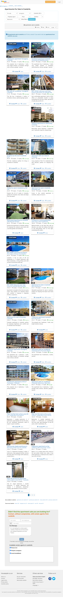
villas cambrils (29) (44, 499)
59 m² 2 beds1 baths (42, 61)
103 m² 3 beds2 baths (43, 191)
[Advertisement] (17, 123)
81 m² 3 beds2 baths (42, 287)
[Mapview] (42, 27)
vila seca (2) (41, 503)
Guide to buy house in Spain (38, 582)
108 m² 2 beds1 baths (43, 223)
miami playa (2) (31, 503)
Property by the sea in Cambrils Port (16, 156)
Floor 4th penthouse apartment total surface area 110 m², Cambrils (18, 479)
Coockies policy (5, 583)
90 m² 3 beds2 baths (14, 417)
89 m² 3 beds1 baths (18, 223)
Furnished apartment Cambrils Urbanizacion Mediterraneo (41, 59)
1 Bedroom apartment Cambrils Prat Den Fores (41, 317)
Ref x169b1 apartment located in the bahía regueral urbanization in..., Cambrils (17, 254)
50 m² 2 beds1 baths (18, 61)
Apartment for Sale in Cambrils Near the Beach (41, 285)
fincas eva (14, 547)
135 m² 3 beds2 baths (39, 417)
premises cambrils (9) (52, 499)
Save (21, 71)
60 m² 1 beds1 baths (18, 352)
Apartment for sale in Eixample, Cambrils (16, 317)
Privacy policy (4, 582)
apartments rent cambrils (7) (22, 499)
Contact (3, 578)
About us (3, 576)
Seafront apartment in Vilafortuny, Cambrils (42, 124)
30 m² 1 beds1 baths (18, 191)
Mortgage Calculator (37, 578)
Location (49, 71)
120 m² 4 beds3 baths (14, 449)
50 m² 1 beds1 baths (42, 158)
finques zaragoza (16, 550)
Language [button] (35, 585)
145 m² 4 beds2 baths (42, 352)
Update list (32, 19)
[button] (7, 6)
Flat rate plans (20, 578)
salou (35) (17, 503)
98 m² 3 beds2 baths (43, 94)
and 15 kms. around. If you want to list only (31, 35)
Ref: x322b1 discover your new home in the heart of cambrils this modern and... (42, 92)
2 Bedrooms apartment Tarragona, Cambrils (17, 59)
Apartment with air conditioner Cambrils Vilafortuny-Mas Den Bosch (41, 383)
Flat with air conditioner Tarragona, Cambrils (17, 91)
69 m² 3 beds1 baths (39, 449)
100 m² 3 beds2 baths (18, 320)
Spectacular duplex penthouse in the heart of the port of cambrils (17, 447)
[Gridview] (37, 27)
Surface (36, 16)
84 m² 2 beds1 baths (18, 255)
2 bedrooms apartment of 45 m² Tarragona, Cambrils (17, 382)
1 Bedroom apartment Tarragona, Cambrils (17, 350)
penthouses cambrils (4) (34, 499)
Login (59, 2)
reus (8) (36, 503)
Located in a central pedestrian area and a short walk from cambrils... (41, 222)
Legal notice (4, 580)
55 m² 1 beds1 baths (42, 320)
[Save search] (47, 27)
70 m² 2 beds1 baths (42, 126)
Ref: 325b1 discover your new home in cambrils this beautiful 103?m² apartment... (16, 286)
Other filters (24, 19)
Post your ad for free (50, 1)
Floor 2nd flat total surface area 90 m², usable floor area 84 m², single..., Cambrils (17, 415)
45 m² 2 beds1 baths (17, 384)
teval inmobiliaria (16, 553)
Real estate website (21, 580)
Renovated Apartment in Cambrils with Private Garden (17, 221)
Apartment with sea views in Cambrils (40, 156)
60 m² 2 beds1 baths (18, 158)
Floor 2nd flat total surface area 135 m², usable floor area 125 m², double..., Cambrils (42, 415)
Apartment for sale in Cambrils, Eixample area (41, 188)
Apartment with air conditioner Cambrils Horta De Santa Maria (41, 350)
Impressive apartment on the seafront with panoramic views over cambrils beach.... (41, 448)
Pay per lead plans (21, 576)
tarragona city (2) (23, 503)
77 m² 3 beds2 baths (18, 94)
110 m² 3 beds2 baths (14, 481)
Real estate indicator (37, 580)
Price (23, 16)
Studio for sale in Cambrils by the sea (17, 188)
